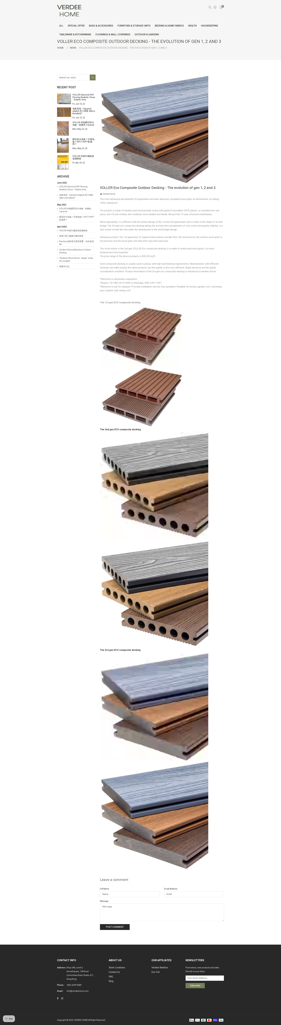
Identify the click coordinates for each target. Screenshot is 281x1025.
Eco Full (155, 972)
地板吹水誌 (64, 266)
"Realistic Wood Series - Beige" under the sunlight (76, 259)
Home (60, 47)
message (104, 901)
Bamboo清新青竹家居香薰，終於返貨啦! (76, 242)
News (73, 47)
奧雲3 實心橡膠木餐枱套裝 (71, 236)
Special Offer (76, 25)
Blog (111, 981)
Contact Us (114, 972)
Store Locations (117, 967)
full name (104, 889)
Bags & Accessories (101, 25)
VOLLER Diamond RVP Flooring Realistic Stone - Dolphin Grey (83, 97)
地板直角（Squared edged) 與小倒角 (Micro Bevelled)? (83, 111)
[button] (162, 369)
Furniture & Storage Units (134, 25)
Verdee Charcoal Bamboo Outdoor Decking (75, 251)
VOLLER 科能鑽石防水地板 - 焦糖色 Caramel (83, 123)
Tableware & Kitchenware (75, 34)
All (61, 25)
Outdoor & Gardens (147, 34)
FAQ (111, 976)
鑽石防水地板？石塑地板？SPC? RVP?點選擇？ (83, 141)
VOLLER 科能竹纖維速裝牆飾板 (83, 157)
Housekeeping (209, 25)
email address (170, 889)
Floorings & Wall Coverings (113, 34)
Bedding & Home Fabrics (169, 25)
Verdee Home (109, 194)
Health (192, 25)
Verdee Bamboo (159, 967)
